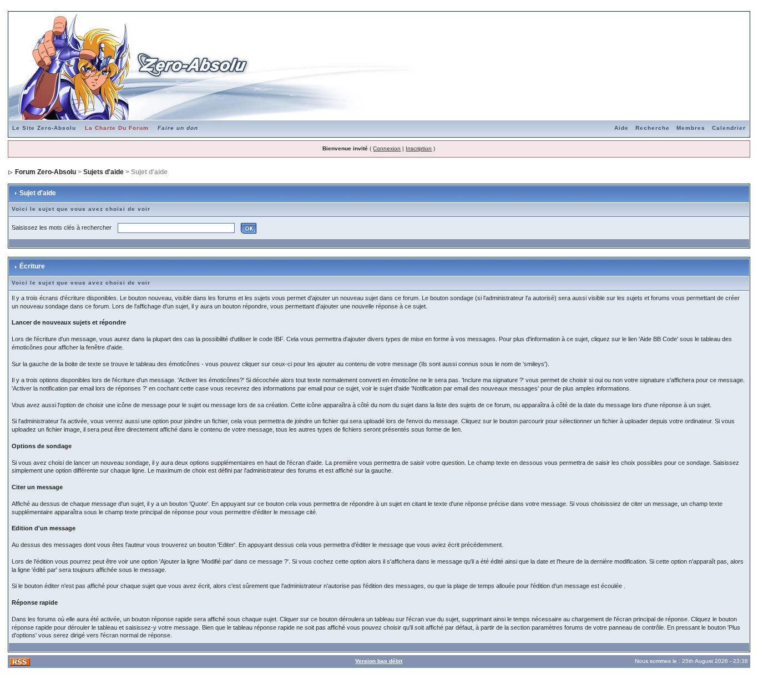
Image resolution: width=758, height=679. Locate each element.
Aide (621, 128)
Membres (690, 128)
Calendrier (729, 128)
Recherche (652, 128)
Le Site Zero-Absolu (44, 128)
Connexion (387, 148)
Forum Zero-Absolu (45, 172)
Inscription (419, 148)
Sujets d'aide (103, 172)
